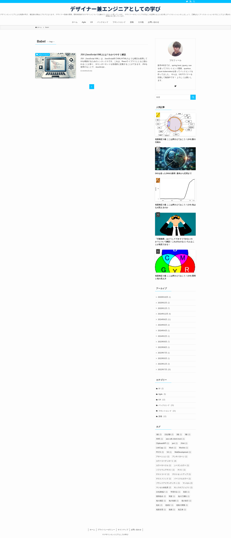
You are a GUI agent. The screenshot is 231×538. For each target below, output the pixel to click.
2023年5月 (164, 358)
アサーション (162, 457)
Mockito (183, 448)
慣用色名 (161, 496)
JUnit (184, 443)
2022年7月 (164, 369)
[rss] (190, 1)
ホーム (92, 530)
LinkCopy (161, 448)
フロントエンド (167, 411)
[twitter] (187, 1)
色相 (172, 510)
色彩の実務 (182, 505)
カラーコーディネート (166, 461)
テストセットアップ (181, 474)
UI (160, 388)
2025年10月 (164, 297)
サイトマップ (123, 530)
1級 (158, 434)
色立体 (182, 510)
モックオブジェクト (183, 487)
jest (175, 443)
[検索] (194, 1)
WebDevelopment (183, 452)
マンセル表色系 (163, 487)
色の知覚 (173, 501)
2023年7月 (164, 353)
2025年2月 (164, 303)
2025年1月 (164, 308)
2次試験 (169, 434)
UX (161, 400)
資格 (162, 416)
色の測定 (161, 501)
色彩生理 (161, 510)
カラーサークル (163, 465)
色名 (159, 505)
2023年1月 (164, 364)
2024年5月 (164, 325)
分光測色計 (162, 492)
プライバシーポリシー (106, 530)
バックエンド (166, 405)
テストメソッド (163, 479)
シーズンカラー (181, 465)
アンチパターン (179, 457)
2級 (179, 434)
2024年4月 (164, 330)
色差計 (169, 505)
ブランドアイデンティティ (168, 483)
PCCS (160, 452)
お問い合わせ (136, 530)
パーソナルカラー (182, 479)
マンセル (187, 483)
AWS (159, 439)
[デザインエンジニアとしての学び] (115, 9)
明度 (172, 496)
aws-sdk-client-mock (175, 439)
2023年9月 (164, 342)
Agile (162, 394)
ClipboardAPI (162, 443)
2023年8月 (164, 347)
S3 (169, 452)
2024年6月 (164, 319)
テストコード (162, 474)
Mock (172, 448)
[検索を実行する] (193, 97)
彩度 (186, 492)
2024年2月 (164, 336)
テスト (181, 470)
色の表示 (186, 501)
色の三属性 (183, 496)
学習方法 (175, 492)
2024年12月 (164, 314)
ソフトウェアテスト (165, 470)
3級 (187, 434)
